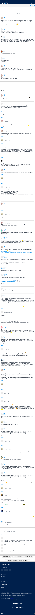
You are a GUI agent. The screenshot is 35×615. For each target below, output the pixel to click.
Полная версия (3, 562)
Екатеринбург (3, 576)
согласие (1, 5)
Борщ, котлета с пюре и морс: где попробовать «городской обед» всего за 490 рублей (17, 544)
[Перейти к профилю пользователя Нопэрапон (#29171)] (2, 37)
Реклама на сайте (4, 583)
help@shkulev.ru (8, 599)
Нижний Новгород (4, 577)
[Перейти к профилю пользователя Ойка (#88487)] (2, 327)
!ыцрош (2, 268)
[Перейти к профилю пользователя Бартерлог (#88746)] (2, 511)
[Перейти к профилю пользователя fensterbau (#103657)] (2, 495)
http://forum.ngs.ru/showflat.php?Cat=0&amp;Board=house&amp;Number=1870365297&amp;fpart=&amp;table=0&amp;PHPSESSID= (16, 252)
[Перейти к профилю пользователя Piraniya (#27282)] (2, 457)
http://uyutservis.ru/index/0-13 (9, 304)
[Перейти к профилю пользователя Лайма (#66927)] (2, 18)
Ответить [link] (2, 117)
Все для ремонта (13, 531)
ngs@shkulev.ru (12, 598)
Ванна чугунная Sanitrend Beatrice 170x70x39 (8, 281)
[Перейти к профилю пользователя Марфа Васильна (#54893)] (2, 238)
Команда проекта (4, 584)
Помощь (2, 587)
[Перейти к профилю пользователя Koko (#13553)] (2, 140)
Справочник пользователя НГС (6, 564)
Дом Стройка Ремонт (7, 531)
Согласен (32, 5)
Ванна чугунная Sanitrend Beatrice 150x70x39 (8, 280)
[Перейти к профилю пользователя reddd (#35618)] (2, 51)
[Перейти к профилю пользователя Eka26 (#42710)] (2, 360)
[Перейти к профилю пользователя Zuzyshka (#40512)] (2, 230)
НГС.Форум (2, 531)
